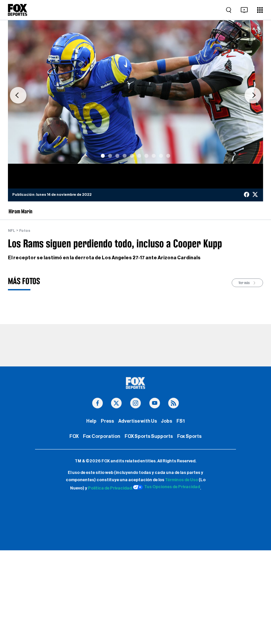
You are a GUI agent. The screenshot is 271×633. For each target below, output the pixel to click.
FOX (74, 436)
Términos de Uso (181, 480)
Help (91, 421)
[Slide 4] (125, 155)
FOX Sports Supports (149, 436)
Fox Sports (189, 436)
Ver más (244, 283)
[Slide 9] (161, 155)
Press (107, 421)
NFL (11, 230)
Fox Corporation (101, 436)
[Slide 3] (117, 155)
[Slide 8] (154, 155)
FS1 (180, 421)
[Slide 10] (168, 155)
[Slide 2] (110, 155)
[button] (18, 95)
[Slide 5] (132, 155)
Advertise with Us (137, 421)
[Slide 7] (146, 155)
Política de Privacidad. (110, 488)
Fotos (24, 230)
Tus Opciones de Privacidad (172, 487)
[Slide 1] (103, 155)
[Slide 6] (139, 155)
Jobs (166, 421)
